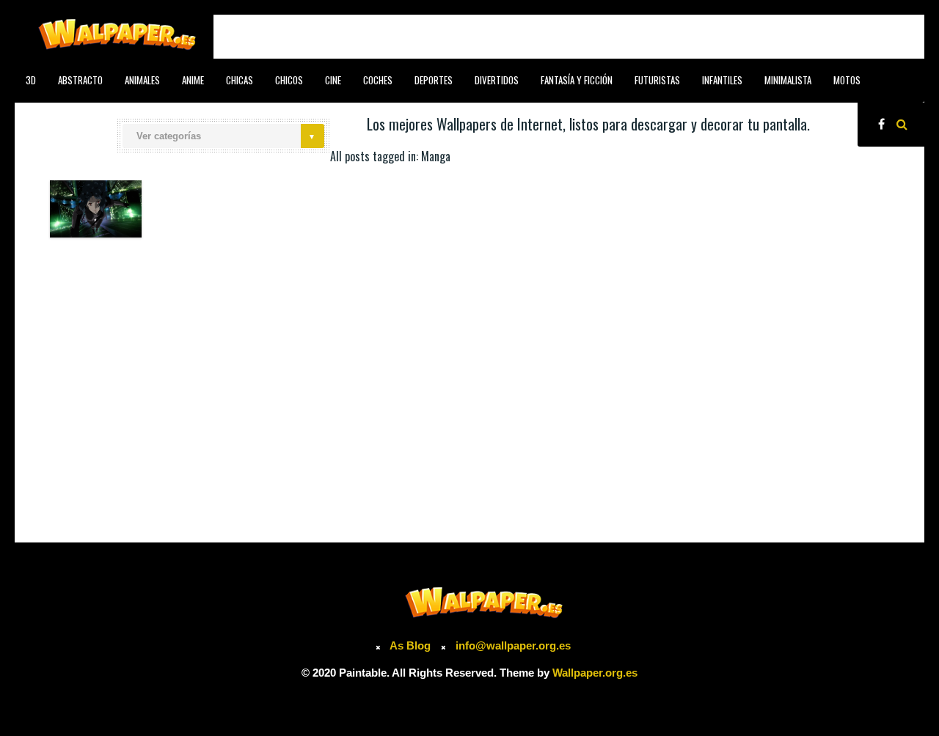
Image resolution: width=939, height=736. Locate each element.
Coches (377, 80)
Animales (142, 80)
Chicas (239, 80)
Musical (42, 113)
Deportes (433, 80)
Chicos (289, 80)
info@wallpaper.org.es (513, 645)
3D (31, 80)
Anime (193, 80)
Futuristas (657, 80)
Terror (162, 113)
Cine (333, 80)
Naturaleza (102, 113)
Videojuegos (223, 113)
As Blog (412, 645)
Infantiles (722, 80)
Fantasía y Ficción (577, 80)
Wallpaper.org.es (594, 672)
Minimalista (787, 80)
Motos (847, 80)
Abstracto (80, 80)
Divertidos (497, 80)
